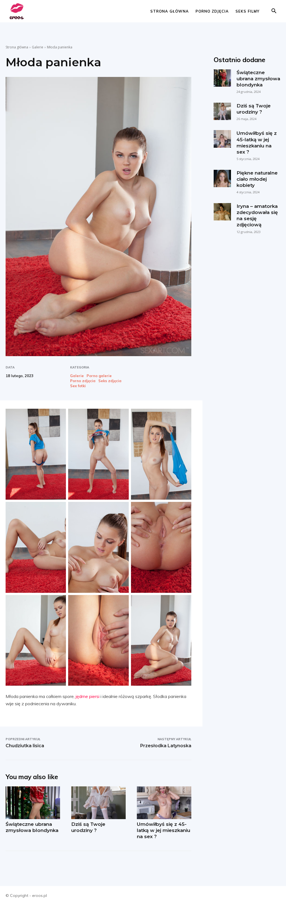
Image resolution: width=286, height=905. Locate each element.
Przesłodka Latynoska (165, 745)
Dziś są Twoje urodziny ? (254, 109)
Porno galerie (99, 376)
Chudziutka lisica (25, 745)
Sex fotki (78, 386)
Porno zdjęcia (212, 11)
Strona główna (169, 11)
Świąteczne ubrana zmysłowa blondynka (258, 79)
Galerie (37, 47)
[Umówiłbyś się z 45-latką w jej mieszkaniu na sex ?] (164, 802)
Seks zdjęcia (109, 381)
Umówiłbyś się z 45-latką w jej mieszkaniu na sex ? (163, 830)
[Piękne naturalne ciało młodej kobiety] (222, 178)
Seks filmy (247, 11)
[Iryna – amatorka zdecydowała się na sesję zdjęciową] (222, 211)
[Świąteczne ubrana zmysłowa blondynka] (33, 802)
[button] (273, 11)
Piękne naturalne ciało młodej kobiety (257, 179)
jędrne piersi (87, 696)
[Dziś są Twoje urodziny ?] (98, 802)
